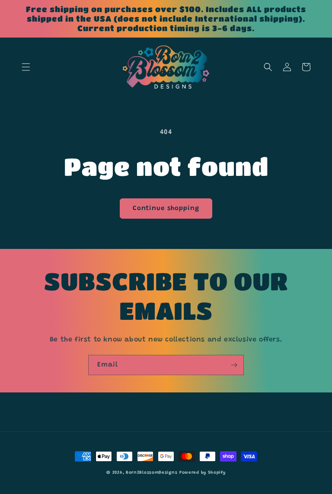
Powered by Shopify (202, 473)
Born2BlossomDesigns (151, 473)
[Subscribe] (233, 365)
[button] (25, 66)
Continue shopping (166, 208)
